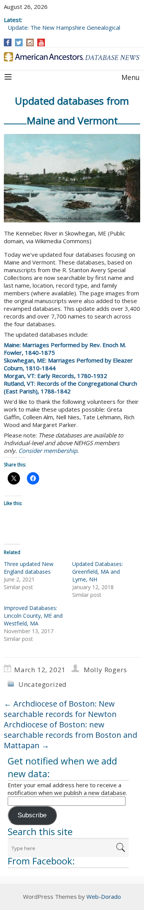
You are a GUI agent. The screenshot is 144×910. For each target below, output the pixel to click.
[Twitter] (19, 42)
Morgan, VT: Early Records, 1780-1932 (55, 376)
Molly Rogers (105, 669)
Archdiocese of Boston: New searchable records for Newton (60, 708)
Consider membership (47, 450)
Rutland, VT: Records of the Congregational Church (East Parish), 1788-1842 (70, 387)
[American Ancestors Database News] (72, 56)
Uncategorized (42, 684)
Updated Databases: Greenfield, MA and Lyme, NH (97, 571)
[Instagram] (30, 42)
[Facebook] (8, 42)
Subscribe (32, 815)
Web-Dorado (103, 896)
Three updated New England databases (28, 567)
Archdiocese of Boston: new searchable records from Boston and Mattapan (70, 735)
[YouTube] (41, 42)
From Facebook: (41, 860)
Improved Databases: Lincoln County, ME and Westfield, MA (33, 615)
